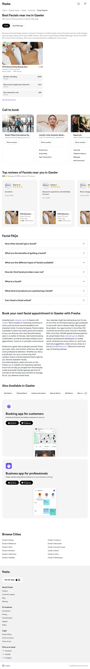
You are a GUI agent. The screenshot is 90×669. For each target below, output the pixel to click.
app (9, 365)
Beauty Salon (14, 10)
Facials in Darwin (53, 550)
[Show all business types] (86, 393)
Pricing (4, 614)
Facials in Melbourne (9, 543)
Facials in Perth (7, 547)
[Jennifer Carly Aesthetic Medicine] (52, 139)
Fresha (5, 323)
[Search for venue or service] (78, 3)
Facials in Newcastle (55, 543)
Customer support (8, 594)
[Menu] (85, 4)
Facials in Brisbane (8, 550)
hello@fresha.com (59, 346)
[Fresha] (6, 3)
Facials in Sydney (8, 540)
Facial (24, 10)
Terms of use (6, 641)
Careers (5, 591)
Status (4, 625)
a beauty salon (20, 320)
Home (4, 10)
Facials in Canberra (54, 540)
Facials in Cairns (53, 554)
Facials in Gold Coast (9, 554)
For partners (6, 611)
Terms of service (8, 638)
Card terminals (7, 618)
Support (5, 621)
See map (34, 19)
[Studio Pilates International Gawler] (18, 139)
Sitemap (5, 601)
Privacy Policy (7, 634)
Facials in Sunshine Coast (56, 547)
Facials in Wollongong (55, 557)
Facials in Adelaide (8, 557)
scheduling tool (70, 336)
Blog (3, 598)
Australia (31, 10)
